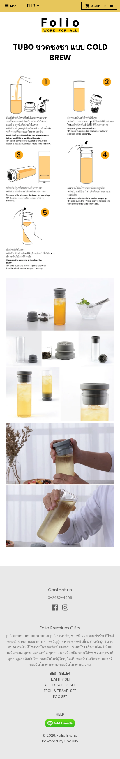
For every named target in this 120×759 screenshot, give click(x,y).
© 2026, (50, 735)
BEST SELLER (60, 673)
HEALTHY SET (60, 679)
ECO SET (60, 696)
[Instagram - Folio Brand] (65, 607)
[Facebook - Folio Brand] (54, 607)
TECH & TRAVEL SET (60, 690)
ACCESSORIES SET (60, 684)
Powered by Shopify (60, 741)
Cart (102, 6)
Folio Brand (67, 735)
